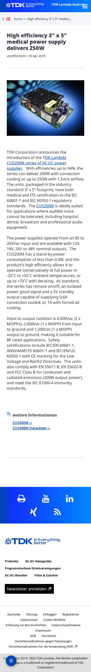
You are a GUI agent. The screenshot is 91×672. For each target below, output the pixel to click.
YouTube (45, 498)
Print (21, 498)
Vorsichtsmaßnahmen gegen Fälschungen (43, 641)
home (18, 19)
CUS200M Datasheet (30, 428)
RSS (57, 512)
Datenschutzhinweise (66, 625)
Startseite (13, 614)
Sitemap (31, 614)
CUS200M (45, 205)
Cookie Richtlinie (54, 620)
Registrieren (70, 614)
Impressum (43, 630)
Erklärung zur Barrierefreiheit (26, 625)
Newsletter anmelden (27, 589)
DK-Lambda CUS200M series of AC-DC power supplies (36, 163)
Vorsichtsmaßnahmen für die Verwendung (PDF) (41, 646)
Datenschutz (29, 620)
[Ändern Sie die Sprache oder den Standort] (10, 19)
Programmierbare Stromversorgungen (33, 568)
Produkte (11, 561)
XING (33, 512)
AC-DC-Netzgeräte (38, 561)
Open (85, 6)
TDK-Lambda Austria (67, 4)
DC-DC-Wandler (16, 575)
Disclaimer (49, 636)
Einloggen (50, 614)
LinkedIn (69, 498)
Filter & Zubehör (46, 575)
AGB (33, 636)
